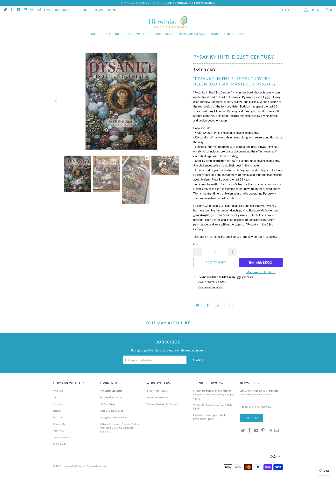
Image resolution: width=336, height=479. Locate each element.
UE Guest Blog (107, 404)
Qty (195, 244)
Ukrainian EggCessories (74, 466)
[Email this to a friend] (228, 305)
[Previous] (56, 101)
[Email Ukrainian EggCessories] (39, 9)
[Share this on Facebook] (208, 305)
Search (56, 397)
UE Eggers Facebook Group (114, 417)
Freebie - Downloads (96, 9)
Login (314, 9)
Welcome (58, 390)
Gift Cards (58, 417)
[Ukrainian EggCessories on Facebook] (12, 9)
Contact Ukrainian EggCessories (163, 404)
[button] (112, 34)
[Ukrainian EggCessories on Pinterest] (25, 9)
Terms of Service (61, 437)
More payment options (261, 272)
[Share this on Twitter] (197, 305)
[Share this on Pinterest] (218, 305)
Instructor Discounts (157, 390)
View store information (210, 287)
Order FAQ (59, 430)
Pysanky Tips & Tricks (111, 397)
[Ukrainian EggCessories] (168, 22)
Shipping (57, 404)
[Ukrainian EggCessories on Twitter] (5, 9)
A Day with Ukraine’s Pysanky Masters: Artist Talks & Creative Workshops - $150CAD (119, 428)
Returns (57, 410)
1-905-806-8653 (58, 9)
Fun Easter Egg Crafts (111, 390)
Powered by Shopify (97, 466)
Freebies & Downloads (111, 410)
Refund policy (60, 444)
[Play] (121, 101)
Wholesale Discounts (157, 397)
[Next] (186, 101)
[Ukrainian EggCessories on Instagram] (32, 9)
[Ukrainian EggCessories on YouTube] (18, 9)
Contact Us (59, 424)
